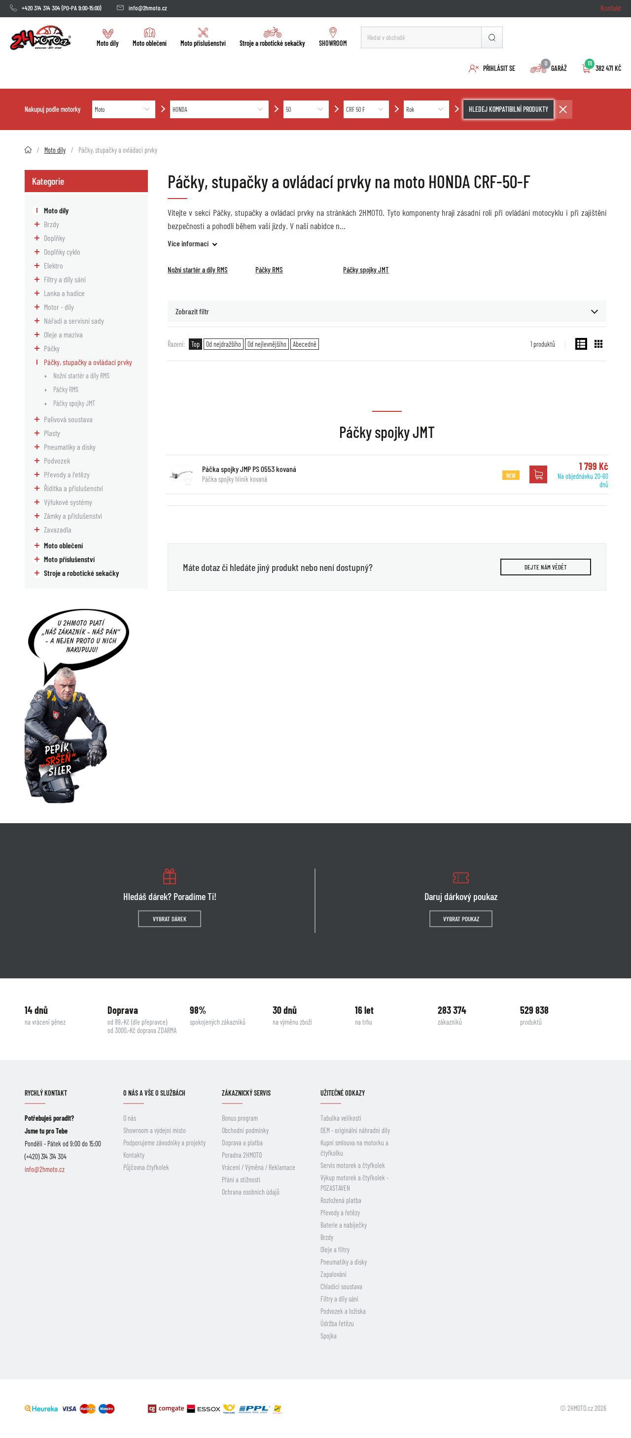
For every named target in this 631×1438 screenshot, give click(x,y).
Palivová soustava (68, 419)
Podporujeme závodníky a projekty (164, 1142)
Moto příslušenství (203, 43)
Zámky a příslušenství (73, 515)
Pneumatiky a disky (70, 446)
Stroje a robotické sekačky (272, 43)
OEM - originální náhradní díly (355, 1130)
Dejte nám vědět (546, 567)
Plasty (52, 432)
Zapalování (333, 1274)
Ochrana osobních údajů (251, 1192)
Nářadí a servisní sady (74, 320)
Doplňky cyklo (62, 251)
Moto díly (108, 43)
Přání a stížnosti (241, 1179)
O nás (129, 1118)
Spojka (328, 1336)
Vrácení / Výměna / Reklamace (258, 1167)
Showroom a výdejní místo (154, 1130)
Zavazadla (57, 529)
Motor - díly (59, 306)
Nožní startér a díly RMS (81, 375)
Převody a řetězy (67, 474)
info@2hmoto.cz (148, 8)
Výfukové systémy (68, 501)
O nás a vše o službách (154, 1093)
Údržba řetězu (337, 1323)
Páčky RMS (65, 389)
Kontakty (133, 1155)
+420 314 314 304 (41, 8)
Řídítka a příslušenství (73, 488)
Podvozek (57, 460)
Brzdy (51, 224)
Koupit (538, 474)
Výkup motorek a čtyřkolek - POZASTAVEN (354, 1182)
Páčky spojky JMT (74, 403)
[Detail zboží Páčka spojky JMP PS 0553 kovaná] (181, 474)
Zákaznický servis (246, 1093)
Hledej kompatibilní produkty (508, 109)
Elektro (53, 265)
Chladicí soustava (341, 1286)
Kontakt (610, 7)
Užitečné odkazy (342, 1093)
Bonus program (240, 1118)
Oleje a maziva (63, 334)
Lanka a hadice (64, 293)
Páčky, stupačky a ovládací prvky (88, 362)
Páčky (52, 348)
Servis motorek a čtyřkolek (352, 1165)
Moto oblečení (150, 43)
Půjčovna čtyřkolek (146, 1167)
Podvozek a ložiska (343, 1311)
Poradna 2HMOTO (242, 1155)
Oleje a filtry (335, 1249)
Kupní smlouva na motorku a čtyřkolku (354, 1147)
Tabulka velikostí (340, 1118)
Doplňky (54, 237)
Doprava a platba (242, 1142)
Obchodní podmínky (245, 1130)
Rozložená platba (340, 1200)
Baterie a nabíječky (343, 1225)
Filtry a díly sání (65, 279)
